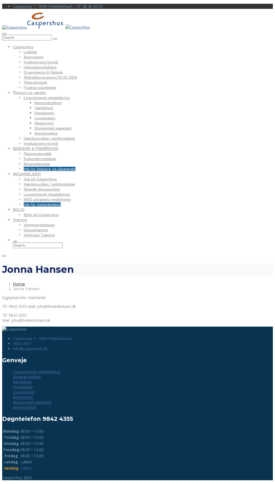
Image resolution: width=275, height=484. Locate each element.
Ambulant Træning (39, 235)
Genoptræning (36, 230)
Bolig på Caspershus (41, 215)
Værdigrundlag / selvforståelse (49, 138)
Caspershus (23, 47)
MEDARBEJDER (27, 174)
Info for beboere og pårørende (49, 169)
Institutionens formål (41, 62)
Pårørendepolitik (38, 154)
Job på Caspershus (40, 179)
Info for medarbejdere (42, 204)
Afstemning (43, 123)
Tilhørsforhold (35, 82)
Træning (20, 220)
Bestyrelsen (34, 57)
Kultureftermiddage (40, 159)
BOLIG (18, 209)
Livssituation (44, 118)
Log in (267, 21)
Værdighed (43, 108)
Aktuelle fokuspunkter (42, 189)
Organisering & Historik (43, 72)
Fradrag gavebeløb (40, 87)
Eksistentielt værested (52, 128)
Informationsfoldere (40, 67)
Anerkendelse (46, 133)
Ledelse (30, 52)
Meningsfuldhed (47, 103)
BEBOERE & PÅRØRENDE (36, 148)
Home (19, 284)
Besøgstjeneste (37, 164)
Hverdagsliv (44, 113)
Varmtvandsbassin (39, 225)
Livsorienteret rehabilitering (47, 98)
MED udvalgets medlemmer (47, 199)
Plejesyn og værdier (29, 92)
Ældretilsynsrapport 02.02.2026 (50, 77)
